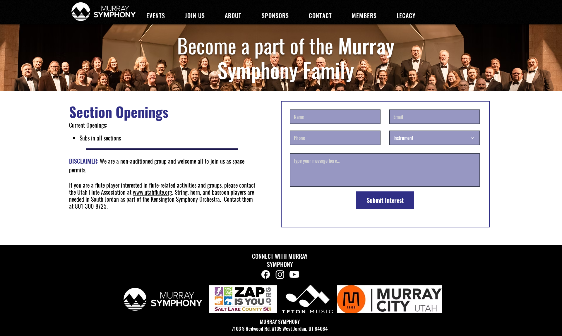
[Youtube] (294, 274)
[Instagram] (280, 274)
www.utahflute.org (152, 192)
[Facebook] (265, 274)
